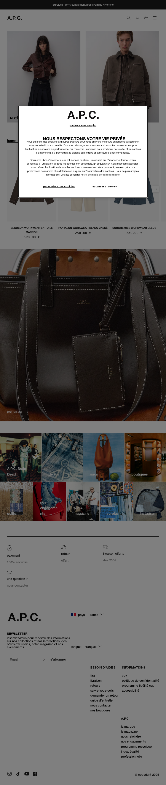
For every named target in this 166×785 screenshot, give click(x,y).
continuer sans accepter (83, 125)
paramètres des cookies (59, 186)
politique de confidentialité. (104, 174)
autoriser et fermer (105, 186)
